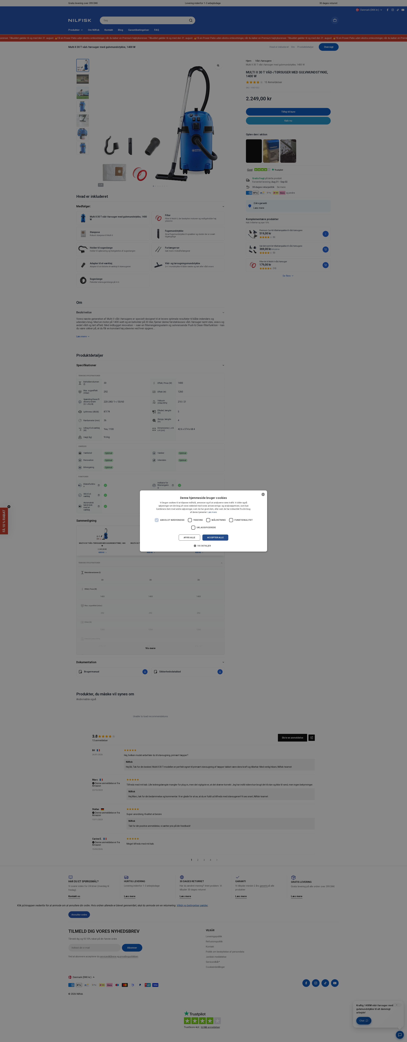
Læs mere (212, 512)
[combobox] (263, 494)
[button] (203, 546)
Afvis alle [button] (189, 537)
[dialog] (203, 521)
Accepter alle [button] (215, 537)
